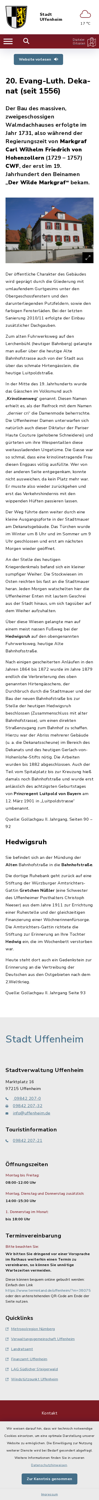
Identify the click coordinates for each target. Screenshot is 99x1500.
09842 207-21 (27, 1140)
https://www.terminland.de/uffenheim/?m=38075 (48, 1290)
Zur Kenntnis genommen (49, 1478)
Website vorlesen (35, 59)
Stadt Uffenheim (51, 17)
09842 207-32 (27, 1106)
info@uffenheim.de (31, 1113)
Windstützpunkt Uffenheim (34, 1379)
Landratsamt (22, 1349)
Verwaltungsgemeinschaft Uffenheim (43, 1339)
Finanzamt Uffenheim (29, 1359)
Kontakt (50, 1413)
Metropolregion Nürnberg (33, 1328)
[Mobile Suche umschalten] (26, 41)
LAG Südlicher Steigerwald (34, 1369)
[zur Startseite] (16, 17)
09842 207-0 (27, 1098)
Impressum (49, 1494)
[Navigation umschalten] (8, 41)
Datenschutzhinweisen (49, 1465)
